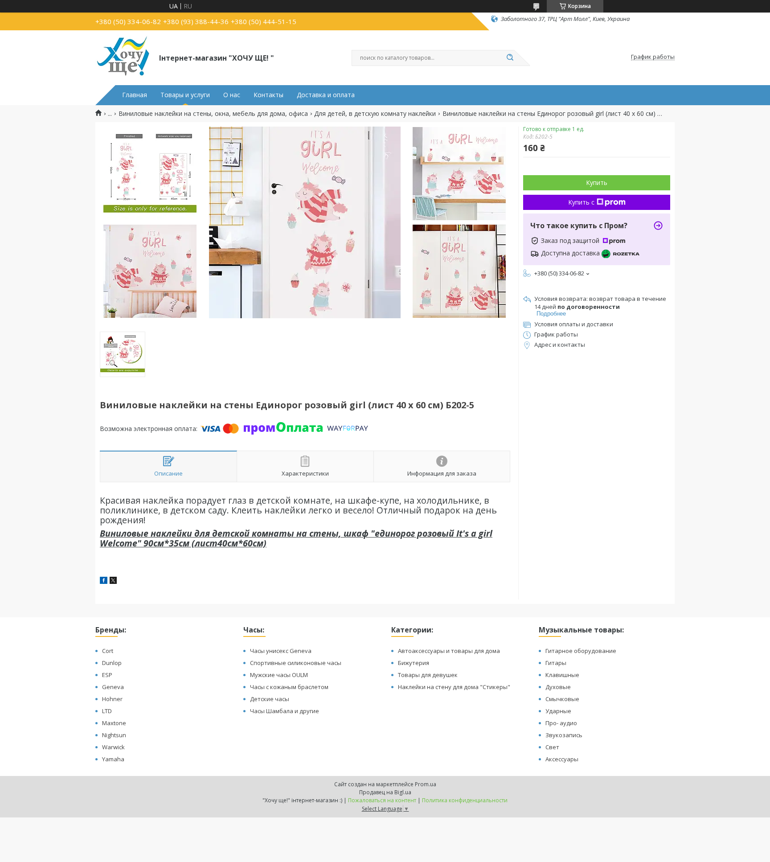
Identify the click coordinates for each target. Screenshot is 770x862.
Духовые (558, 687)
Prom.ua (425, 784)
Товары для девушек (428, 675)
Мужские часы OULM (279, 675)
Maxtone (114, 723)
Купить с (581, 202)
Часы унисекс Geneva (280, 651)
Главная (134, 95)
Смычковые (562, 699)
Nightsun (114, 735)
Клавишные (562, 675)
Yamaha (113, 759)
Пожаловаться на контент (382, 800)
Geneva (113, 687)
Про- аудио (561, 723)
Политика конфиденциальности (465, 800)
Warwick (113, 747)
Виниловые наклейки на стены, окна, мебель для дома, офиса (213, 114)
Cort (107, 651)
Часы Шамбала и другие (284, 711)
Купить (596, 182)
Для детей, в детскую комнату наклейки (375, 114)
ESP (107, 675)
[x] (113, 581)
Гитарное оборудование (580, 651)
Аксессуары (561, 759)
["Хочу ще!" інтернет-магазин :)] (123, 57)
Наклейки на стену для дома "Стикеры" (454, 687)
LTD (107, 711)
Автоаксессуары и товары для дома (449, 651)
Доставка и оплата (326, 95)
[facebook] (103, 581)
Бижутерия (413, 663)
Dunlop (112, 663)
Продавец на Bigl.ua (385, 792)
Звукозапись (563, 735)
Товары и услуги (185, 95)
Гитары (555, 663)
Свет (552, 747)
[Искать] (510, 58)
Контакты (268, 95)
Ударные (558, 711)
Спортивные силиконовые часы (295, 663)
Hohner (112, 699)
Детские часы (269, 699)
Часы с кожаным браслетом (289, 687)
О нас (231, 95)
